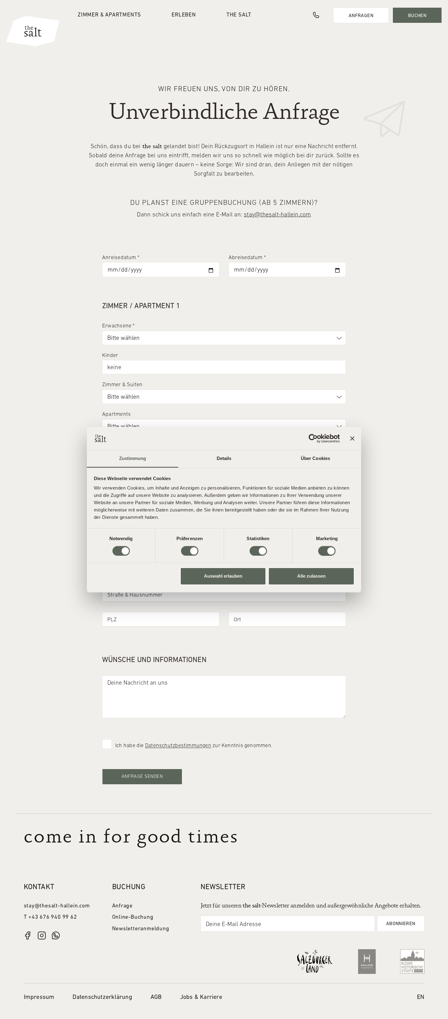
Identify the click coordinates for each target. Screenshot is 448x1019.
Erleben (184, 15)
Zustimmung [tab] (132, 458)
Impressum (39, 997)
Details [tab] (224, 458)
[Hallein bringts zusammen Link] (367, 962)
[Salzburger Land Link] (315, 961)
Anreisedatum (120, 257)
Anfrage (122, 906)
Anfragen (361, 15)
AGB (156, 997)
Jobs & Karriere (201, 997)
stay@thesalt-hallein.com (277, 215)
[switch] (189, 551)
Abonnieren (400, 923)
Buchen (417, 15)
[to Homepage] (32, 31)
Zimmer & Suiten (122, 384)
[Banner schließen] (352, 438)
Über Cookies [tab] (315, 458)
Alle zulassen (311, 576)
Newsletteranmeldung (140, 929)
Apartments (116, 414)
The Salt (238, 15)
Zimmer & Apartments (109, 15)
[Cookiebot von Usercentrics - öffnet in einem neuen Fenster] (313, 438)
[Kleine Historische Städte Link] (412, 961)
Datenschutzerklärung (102, 997)
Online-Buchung (133, 917)
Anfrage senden (142, 776)
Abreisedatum (247, 257)
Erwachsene (118, 326)
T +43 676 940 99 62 (50, 917)
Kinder (110, 355)
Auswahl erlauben (223, 576)
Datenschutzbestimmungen (178, 745)
